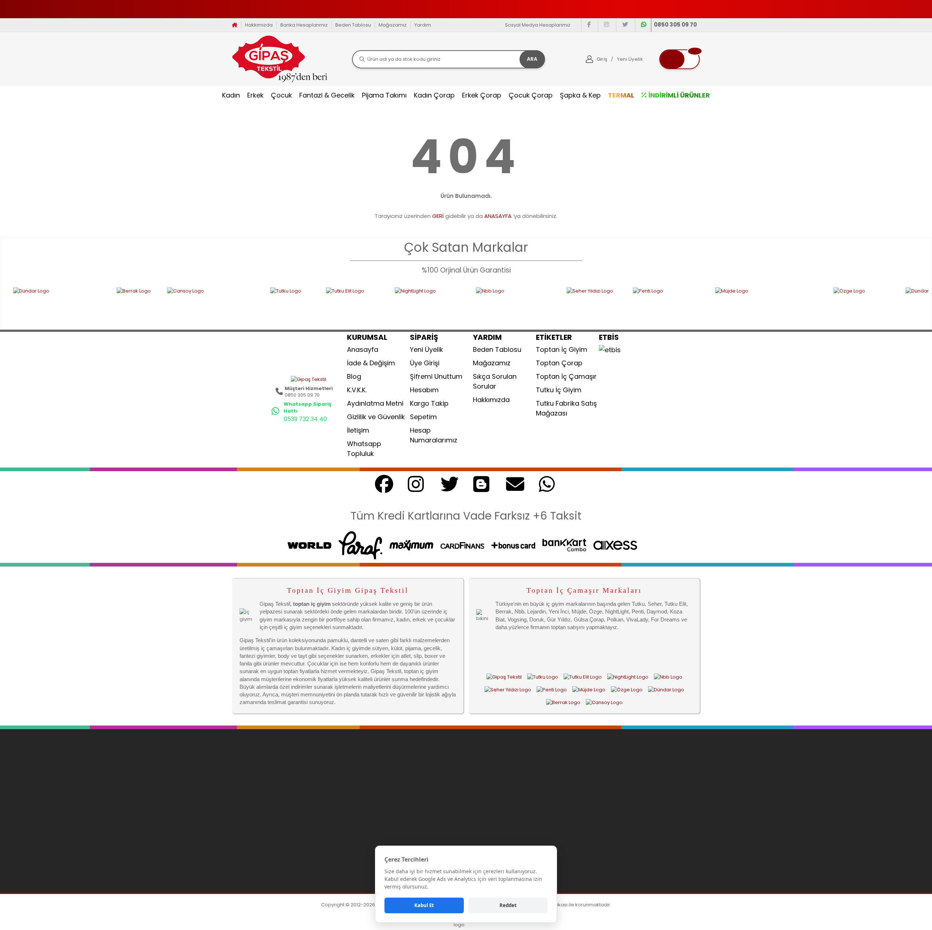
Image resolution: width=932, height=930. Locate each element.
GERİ (438, 216)
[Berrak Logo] (86, 303)
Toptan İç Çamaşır (566, 376)
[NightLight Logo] (380, 303)
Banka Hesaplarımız (304, 24)
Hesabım (424, 389)
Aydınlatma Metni (375, 403)
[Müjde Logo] (719, 303)
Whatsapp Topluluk (364, 448)
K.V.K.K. (357, 389)
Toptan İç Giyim (561, 349)
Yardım (422, 24)
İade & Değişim (371, 362)
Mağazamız (393, 24)
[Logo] (279, 58)
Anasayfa (362, 349)
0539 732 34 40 (305, 419)
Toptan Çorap (559, 362)
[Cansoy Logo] (163, 303)
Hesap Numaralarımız (433, 435)
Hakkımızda (259, 24)
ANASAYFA (498, 216)
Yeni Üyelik (426, 349)
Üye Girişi (424, 362)
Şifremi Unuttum (436, 376)
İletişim (358, 430)
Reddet (508, 905)
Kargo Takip (429, 403)
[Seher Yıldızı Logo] (544, 303)
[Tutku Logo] (242, 303)
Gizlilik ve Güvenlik (376, 416)
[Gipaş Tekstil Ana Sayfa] (504, 676)
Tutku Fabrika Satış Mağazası (566, 408)
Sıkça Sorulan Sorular (495, 381)
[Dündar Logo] (666, 689)
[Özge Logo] (814, 303)
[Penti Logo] (619, 303)
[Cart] (679, 59)
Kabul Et (424, 905)
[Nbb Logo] (466, 303)
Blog (354, 376)
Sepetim (423, 416)
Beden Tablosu (353, 24)
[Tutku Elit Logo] (305, 303)
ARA (532, 59)
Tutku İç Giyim (558, 389)
